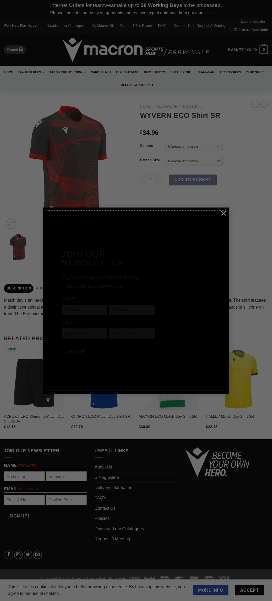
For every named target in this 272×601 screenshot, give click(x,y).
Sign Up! (77, 344)
